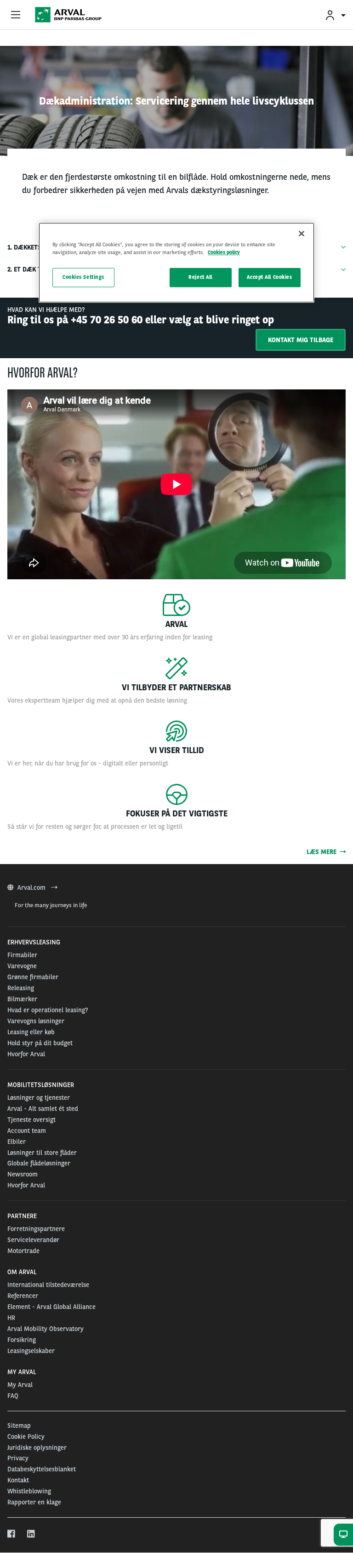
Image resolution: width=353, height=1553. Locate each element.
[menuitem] (335, 15)
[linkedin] (31, 1534)
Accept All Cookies (269, 277)
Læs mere (323, 851)
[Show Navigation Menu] (15, 15)
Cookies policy (224, 252)
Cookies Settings (83, 277)
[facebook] (11, 1534)
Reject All (200, 277)
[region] (176, 262)
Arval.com (32, 887)
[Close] (301, 233)
